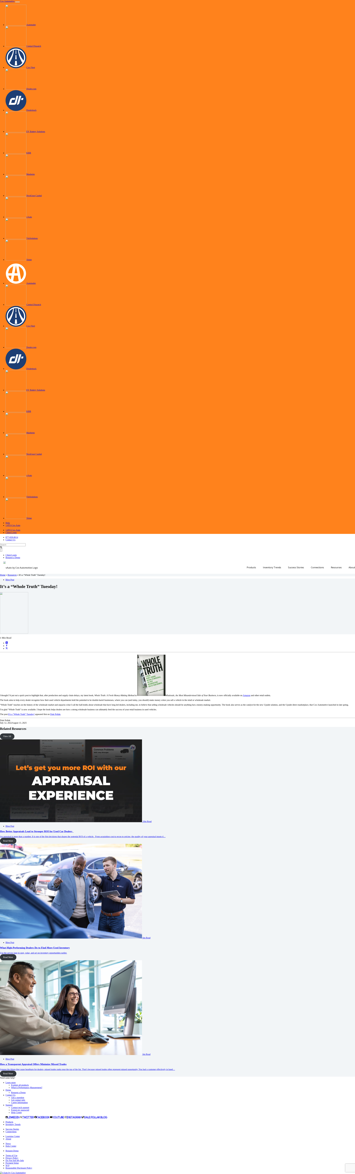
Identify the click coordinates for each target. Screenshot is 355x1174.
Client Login (11, 532)
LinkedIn (13, 1117)
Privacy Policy (12, 1158)
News (8, 1143)
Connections (317, 567)
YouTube (58, 1117)
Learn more (11, 1082)
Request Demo (12, 1151)
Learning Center (13, 1136)
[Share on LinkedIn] (7, 643)
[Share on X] (7, 648)
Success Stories (296, 567)
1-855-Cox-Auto (13, 525)
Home (2, 575)
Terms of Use (11, 1155)
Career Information (19, 1102)
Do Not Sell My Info (15, 1160)
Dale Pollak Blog (95, 1117)
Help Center (16, 1112)
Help (8, 523)
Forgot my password (20, 1110)
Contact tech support (20, 1107)
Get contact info (18, 1100)
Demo (8, 1090)
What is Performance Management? (26, 1087)
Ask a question (17, 1097)
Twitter (28, 1117)
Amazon (246, 695)
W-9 (7, 1165)
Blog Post (10, 580)
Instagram (74, 1117)
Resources (336, 567)
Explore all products (20, 1085)
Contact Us (10, 540)
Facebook (43, 1117)
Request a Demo (13, 557)
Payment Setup (12, 1163)
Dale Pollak (55, 714)
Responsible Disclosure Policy (19, 1168)
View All (7, 736)
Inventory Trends (272, 567)
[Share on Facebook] (7, 646)
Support (9, 1105)
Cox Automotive (7, 1)
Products (251, 567)
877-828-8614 (12, 537)
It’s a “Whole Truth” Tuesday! (21, 714)
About (352, 567)
